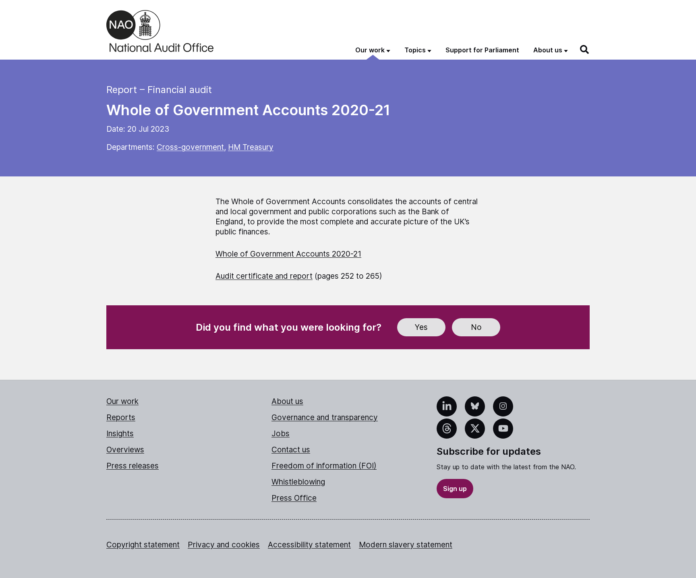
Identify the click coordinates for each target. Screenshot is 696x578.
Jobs (280, 433)
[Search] (585, 49)
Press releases (132, 465)
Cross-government (190, 147)
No (476, 327)
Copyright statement (143, 544)
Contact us (290, 449)
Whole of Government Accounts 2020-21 (288, 254)
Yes (421, 327)
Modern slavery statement (405, 544)
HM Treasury (250, 147)
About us (287, 401)
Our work (122, 401)
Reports (120, 417)
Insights (120, 433)
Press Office (294, 498)
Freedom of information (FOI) (324, 465)
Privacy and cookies (224, 544)
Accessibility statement (309, 544)
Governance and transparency (324, 417)
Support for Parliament (482, 50)
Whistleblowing (298, 482)
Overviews (125, 449)
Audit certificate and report (264, 276)
